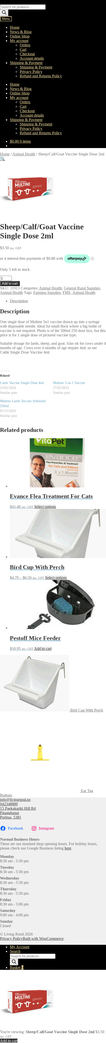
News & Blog (21, 32)
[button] (2, 159)
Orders (25, 45)
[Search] (4, 13)
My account (19, 41)
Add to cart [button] (43, 648)
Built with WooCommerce (43, 938)
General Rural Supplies (82, 288)
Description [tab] (19, 301)
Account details (32, 58)
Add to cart (10, 283)
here (68, 848)
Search (15, 951)
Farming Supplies (47, 292)
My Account (19, 947)
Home (14, 27)
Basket (16, 967)
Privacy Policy (31, 71)
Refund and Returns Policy (41, 76)
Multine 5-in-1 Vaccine (69, 383)
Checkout (27, 54)
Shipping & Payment (26, 63)
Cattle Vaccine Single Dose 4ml (22, 383)
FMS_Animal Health (79, 292)
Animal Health (23, 154)
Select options (45, 507)
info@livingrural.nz (15, 799)
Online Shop (20, 36)
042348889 (9, 804)
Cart (23, 49)
